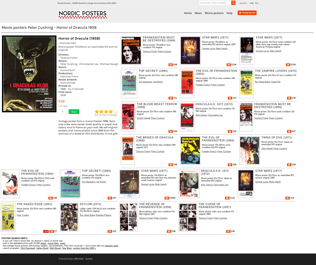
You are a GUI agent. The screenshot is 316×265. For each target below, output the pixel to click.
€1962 (172, 198)
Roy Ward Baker (263, 82)
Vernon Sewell (143, 118)
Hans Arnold (67, 82)
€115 (232, 198)
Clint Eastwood (28, 248)
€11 (175, 98)
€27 (234, 98)
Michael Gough (109, 64)
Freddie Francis (203, 85)
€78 (292, 198)
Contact (243, 3)
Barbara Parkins (103, 215)
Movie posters (214, 13)
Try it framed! (76, 88)
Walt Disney (55, 248)
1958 (63, 95)
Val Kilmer (158, 82)
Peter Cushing (68, 64)
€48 (175, 64)
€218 (293, 64)
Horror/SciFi (67, 70)
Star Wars (67, 248)
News (198, 13)
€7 (55, 231)
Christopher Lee (88, 64)
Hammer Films (69, 76)
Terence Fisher (69, 57)
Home (188, 13)
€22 (114, 231)
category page (111, 245)
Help (229, 13)
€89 (55, 198)
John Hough (267, 148)
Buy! (74, 111)
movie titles (53, 243)
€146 (233, 64)
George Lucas (208, 48)
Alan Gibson (201, 115)
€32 (234, 131)
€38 (293, 98)
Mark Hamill (221, 48)
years (62, 243)
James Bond (42, 248)
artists (43, 243)
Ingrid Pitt (275, 82)
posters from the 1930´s (84, 248)
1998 (63, 88)
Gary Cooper (23, 215)
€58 (234, 164)
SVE (256, 3)
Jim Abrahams (145, 82)
